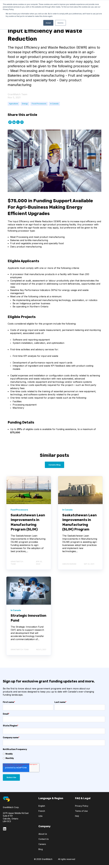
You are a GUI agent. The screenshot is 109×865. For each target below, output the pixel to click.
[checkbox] (54, 756)
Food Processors (39, 104)
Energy (25, 104)
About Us (42, 834)
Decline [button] (60, 23)
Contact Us (43, 839)
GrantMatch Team (17, 94)
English (41, 806)
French (41, 811)
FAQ (77, 816)
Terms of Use (81, 811)
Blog (40, 849)
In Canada (54, 104)
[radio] (54, 753)
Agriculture (13, 104)
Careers (42, 844)
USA (40, 816)
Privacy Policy (81, 806)
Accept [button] (48, 23)
